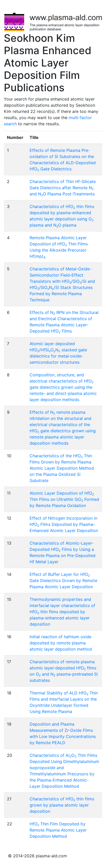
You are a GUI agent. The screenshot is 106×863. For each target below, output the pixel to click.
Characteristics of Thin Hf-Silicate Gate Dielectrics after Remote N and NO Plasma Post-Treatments (63, 187)
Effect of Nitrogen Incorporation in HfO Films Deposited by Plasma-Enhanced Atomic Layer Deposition (64, 524)
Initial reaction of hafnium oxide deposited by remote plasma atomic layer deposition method (61, 643)
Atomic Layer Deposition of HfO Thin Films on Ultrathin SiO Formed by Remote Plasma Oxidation (64, 499)
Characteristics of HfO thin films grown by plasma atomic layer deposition (62, 805)
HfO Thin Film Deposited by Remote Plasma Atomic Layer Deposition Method (58, 830)
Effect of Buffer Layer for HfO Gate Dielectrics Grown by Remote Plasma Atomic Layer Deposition (63, 580)
